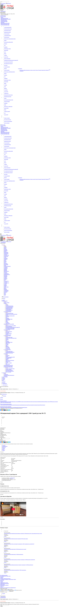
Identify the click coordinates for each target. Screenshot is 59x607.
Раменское (5, 278)
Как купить (2, 580)
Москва (5, 247)
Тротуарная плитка (9, 331)
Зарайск (5, 259)
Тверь (5, 294)
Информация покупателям (4, 583)
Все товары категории (3, 575)
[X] (4, 410)
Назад (5, 245)
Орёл (5, 293)
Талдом (5, 284)
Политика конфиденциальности (5, 578)
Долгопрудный (6, 255)
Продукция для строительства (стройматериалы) (8, 587)
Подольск (5, 275)
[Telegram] (10, 410)
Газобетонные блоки (9, 337)
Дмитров (5, 254)
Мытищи (5, 270)
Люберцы (5, 268)
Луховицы (5, 267)
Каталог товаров (6, 302)
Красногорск (6, 264)
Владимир (5, 291)
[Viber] (6, 410)
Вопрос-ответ (2, 584)
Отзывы (1, 577)
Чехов (5, 287)
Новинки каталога (19, 590)
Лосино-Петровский (7, 266)
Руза (4, 280)
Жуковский (6, 258)
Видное (5, 251)
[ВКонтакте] (0, 410)
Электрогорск (6, 290)
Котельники (6, 263)
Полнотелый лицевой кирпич (5, 407)
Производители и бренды (4, 585)
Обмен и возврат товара (4, 582)
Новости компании (4, 590)
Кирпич (1, 401)
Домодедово (6, 256)
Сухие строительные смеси (10, 368)
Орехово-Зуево (6, 273)
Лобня (5, 265)
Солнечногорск (6, 282)
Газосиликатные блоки (9, 313)
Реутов (5, 279)
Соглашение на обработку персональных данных (8, 579)
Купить (5, 536)
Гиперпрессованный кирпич (22, 407)
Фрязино (5, 285)
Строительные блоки (9, 351)
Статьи (1, 586)
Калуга (5, 292)
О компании (6, 374)
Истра (5, 260)
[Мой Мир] (3, 410)
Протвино (5, 276)
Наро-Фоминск (6, 271)
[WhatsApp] (7, 410)
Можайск (5, 269)
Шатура (5, 288)
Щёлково (5, 289)
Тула (4, 295)
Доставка (1, 581)
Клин (5, 262)
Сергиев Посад (6, 281)
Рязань (5, 248)
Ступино (5, 283)
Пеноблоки (7, 355)
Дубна (5, 257)
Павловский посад (7, 274)
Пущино (5, 277)
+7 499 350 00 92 (3, 11)
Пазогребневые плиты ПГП (47, 401)
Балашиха (5, 249)
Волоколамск (6, 252)
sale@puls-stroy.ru (3, 15)
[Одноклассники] (2, 410)
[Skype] (8, 410)
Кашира (5, 261)
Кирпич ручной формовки (14, 407)
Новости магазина (12, 590)
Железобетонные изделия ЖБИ (11, 325)
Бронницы (5, 250)
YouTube (3, 593)
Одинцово (5, 272)
